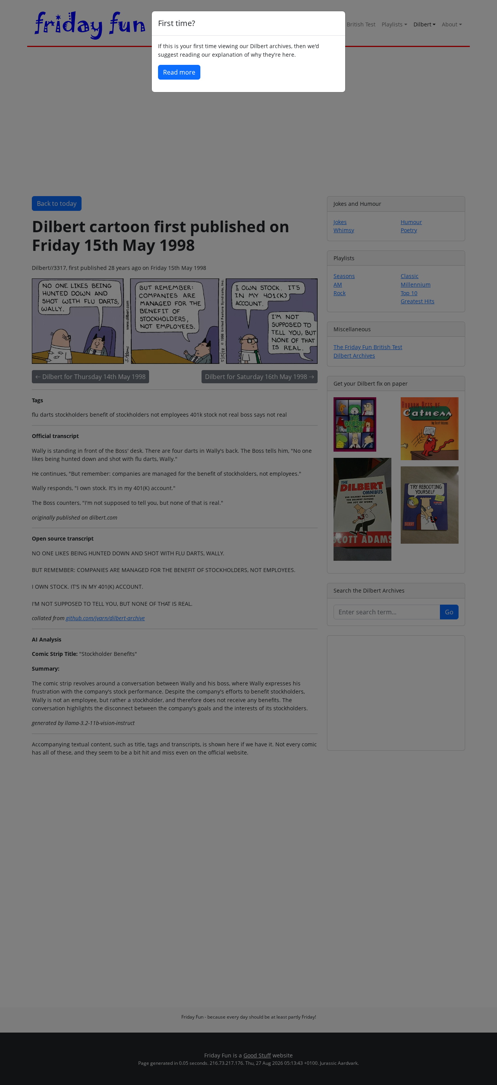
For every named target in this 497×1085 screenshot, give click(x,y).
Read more (179, 72)
